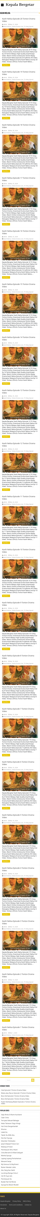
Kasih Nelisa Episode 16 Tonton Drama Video (18, 232)
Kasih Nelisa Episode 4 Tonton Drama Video (18, 869)
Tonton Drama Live (17, 26)
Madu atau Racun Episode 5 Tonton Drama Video (18, 1093)
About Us (3, 1208)
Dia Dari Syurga (6, 1138)
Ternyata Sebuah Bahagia (10, 1120)
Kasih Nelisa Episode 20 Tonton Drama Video (18, 19)
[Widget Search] (32, 1080)
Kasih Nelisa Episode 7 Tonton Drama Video (18, 710)
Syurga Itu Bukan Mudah (10, 1185)
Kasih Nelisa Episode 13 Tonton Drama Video (18, 391)
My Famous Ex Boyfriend (9, 1164)
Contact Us (28, 1205)
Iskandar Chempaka (8, 1141)
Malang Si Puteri (7, 1147)
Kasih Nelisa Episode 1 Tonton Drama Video (18, 1028)
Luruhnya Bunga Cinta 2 (9, 1173)
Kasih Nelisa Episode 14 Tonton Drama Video (18, 338)
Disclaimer (3, 1205)
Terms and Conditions (16, 1205)
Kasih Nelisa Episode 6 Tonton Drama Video (18, 763)
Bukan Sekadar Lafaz (8, 1167)
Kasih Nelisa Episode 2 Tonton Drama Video (18, 975)
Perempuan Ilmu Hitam (9, 1150)
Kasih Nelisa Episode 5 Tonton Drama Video (18, 816)
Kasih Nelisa (7, 26)
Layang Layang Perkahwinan (11, 1158)
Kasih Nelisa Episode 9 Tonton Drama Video (18, 603)
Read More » (6, 65)
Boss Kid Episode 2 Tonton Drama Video (15, 1099)
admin (5, 24)
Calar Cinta (5, 1118)
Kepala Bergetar (20, 4)
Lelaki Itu (4, 1132)
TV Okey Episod (28, 26)
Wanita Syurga (6, 1156)
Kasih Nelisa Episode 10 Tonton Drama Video (18, 550)
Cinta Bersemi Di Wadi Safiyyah (12, 1153)
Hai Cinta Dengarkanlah (9, 1126)
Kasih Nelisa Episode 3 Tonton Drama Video (18, 922)
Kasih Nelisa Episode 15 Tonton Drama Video (18, 285)
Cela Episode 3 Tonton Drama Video (13, 1090)
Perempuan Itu (6, 1179)
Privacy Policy (17, 1201)
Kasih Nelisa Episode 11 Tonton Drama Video (18, 497)
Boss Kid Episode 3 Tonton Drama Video (15, 1096)
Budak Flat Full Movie (8, 1182)
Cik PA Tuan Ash (6, 1176)
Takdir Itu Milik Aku (8, 1135)
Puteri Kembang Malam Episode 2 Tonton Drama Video (18, 1103)
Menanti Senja (6, 1161)
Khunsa (3, 1129)
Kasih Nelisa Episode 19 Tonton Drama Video (18, 73)
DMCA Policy (27, 1201)
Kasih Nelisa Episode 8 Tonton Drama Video (18, 656)
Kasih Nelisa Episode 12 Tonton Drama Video (18, 444)
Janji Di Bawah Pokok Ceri (10, 1144)
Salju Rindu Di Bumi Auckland (11, 1115)
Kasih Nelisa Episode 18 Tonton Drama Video (18, 126)
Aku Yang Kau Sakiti (8, 1170)
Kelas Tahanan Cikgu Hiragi (10, 1123)
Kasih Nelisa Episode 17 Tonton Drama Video (18, 179)
